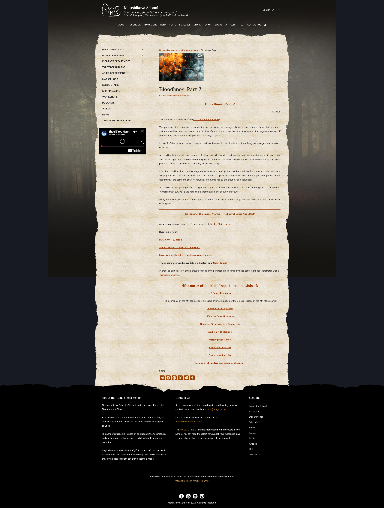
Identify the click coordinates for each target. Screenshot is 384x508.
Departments (168, 24)
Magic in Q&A (110, 79)
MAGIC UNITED (188, 429)
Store (197, 24)
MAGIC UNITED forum (171, 239)
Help (241, 24)
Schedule (184, 24)
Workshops (110, 96)
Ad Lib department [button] (113, 73)
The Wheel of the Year (116, 120)
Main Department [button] (113, 49)
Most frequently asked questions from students (185, 255)
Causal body (165, 95)
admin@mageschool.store (189, 421)
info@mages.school (218, 409)
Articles (230, 24)
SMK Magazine (111, 91)
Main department (181, 95)
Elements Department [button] (116, 61)
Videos (106, 108)
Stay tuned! (220, 262)
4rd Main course (223, 224)
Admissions (150, 24)
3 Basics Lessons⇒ (221, 293)
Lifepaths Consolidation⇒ (220, 316)
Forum (208, 24)
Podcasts (108, 102)
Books (218, 24)
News (105, 114)
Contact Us (254, 24)
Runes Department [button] (114, 55)
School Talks (110, 85)
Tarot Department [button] (113, 67)
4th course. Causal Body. (206, 119)
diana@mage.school (170, 274)
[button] (265, 25)
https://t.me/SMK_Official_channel (192, 480)
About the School (129, 24)
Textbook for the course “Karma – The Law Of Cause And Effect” (220, 213)
